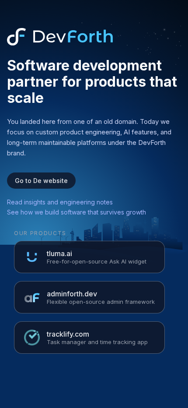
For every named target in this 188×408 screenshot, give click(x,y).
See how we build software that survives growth (76, 212)
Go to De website (41, 180)
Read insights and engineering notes (60, 202)
